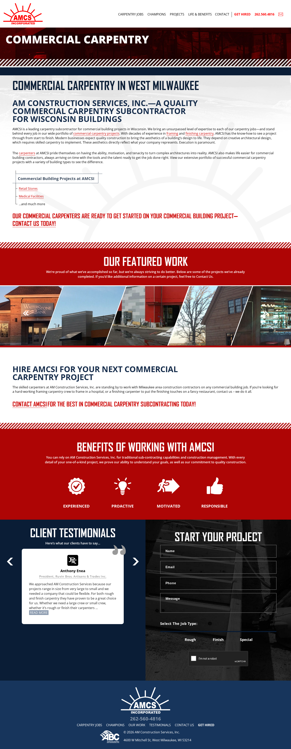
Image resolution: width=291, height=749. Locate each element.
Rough (190, 639)
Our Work (136, 725)
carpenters (27, 153)
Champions (156, 14)
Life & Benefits (200, 14)
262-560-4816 (145, 718)
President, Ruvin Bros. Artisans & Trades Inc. (72, 576)
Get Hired (242, 14)
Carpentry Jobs (131, 14)
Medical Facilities (31, 196)
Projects (177, 14)
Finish (218, 639)
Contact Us (184, 725)
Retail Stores (28, 188)
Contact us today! (34, 223)
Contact (222, 14)
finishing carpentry (199, 133)
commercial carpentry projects (96, 133)
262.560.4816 (264, 14)
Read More (39, 612)
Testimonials (160, 725)
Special (246, 639)
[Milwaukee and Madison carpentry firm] (145, 700)
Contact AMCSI (29, 404)
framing (172, 133)
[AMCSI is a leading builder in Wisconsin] (47, 2)
